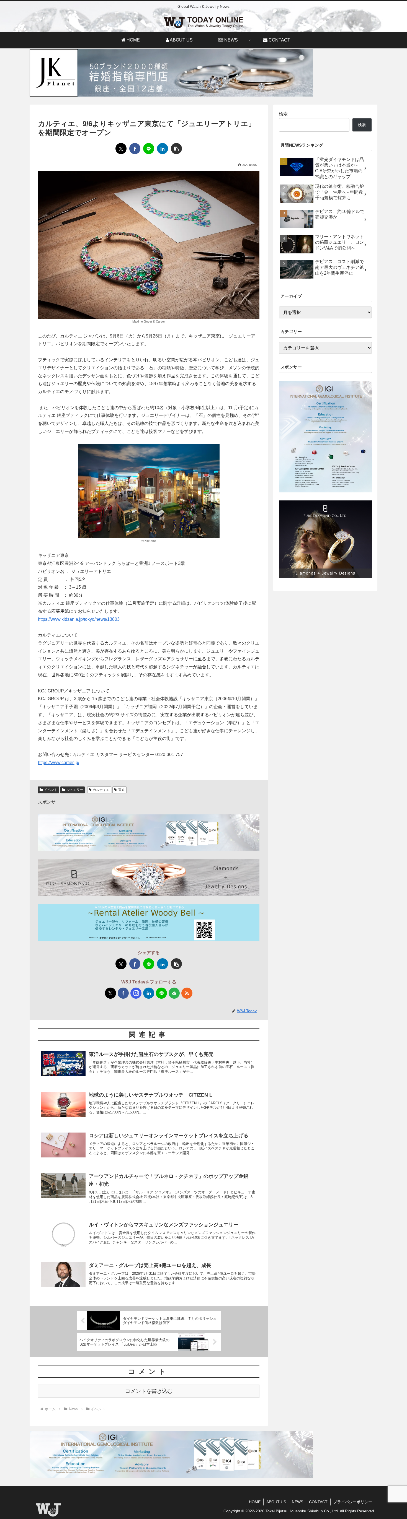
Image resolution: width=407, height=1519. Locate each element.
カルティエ (101, 790)
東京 (121, 790)
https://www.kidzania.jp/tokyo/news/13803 (79, 619)
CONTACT (318, 1502)
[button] (176, 148)
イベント (50, 790)
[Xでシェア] (121, 148)
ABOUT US (276, 1502)
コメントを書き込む (148, 1391)
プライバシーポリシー (352, 1502)
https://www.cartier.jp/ (58, 762)
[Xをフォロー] (110, 993)
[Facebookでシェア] (134, 148)
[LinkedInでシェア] (162, 148)
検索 (283, 113)
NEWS (297, 1502)
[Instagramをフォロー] (135, 993)
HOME (255, 1502)
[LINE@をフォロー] (161, 993)
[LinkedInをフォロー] (148, 993)
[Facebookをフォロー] (123, 993)
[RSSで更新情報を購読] (186, 993)
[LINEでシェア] (148, 148)
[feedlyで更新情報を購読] (174, 993)
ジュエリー (74, 790)
